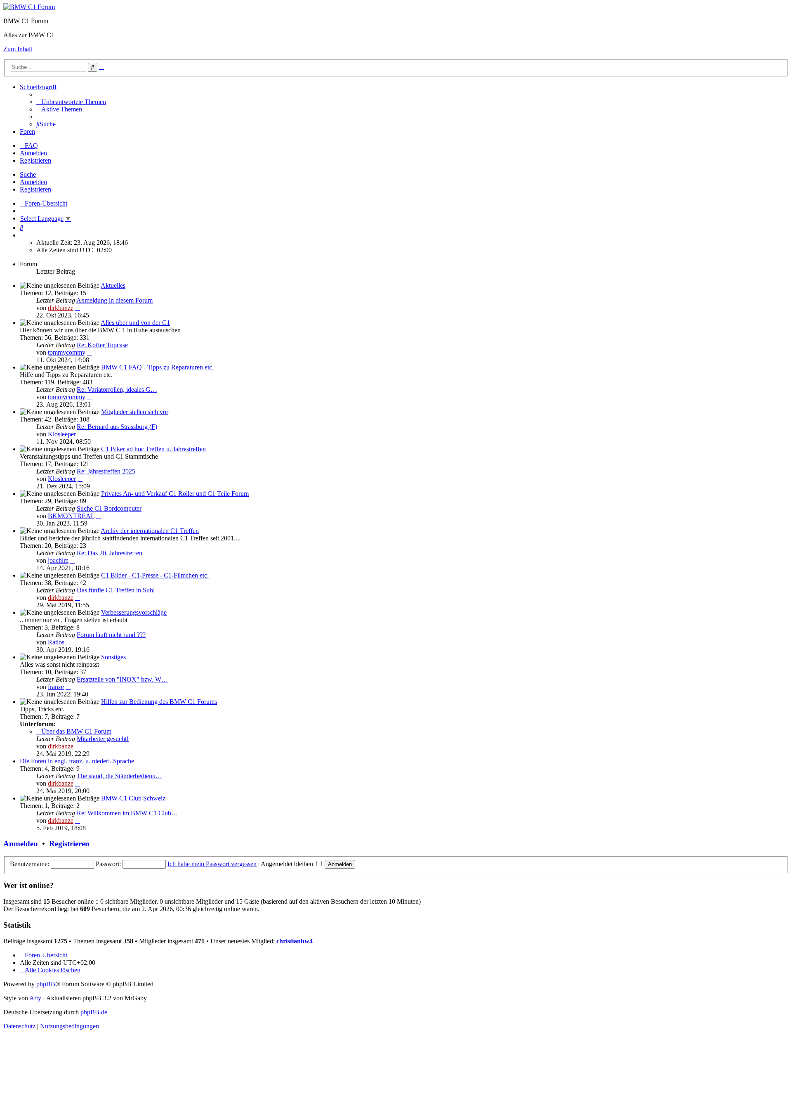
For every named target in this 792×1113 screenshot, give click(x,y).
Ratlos (56, 642)
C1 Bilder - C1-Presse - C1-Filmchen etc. (155, 575)
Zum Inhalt (17, 48)
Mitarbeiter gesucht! (103, 738)
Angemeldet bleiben (288, 863)
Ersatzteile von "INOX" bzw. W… (122, 679)
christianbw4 (294, 941)
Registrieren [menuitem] (35, 160)
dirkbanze (60, 307)
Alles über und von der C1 (135, 322)
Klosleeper (62, 434)
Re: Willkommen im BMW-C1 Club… (127, 813)
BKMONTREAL (71, 515)
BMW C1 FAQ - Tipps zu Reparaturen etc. (157, 367)
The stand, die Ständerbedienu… (119, 775)
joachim (58, 560)
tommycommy (66, 352)
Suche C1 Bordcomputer (109, 508)
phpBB (45, 983)
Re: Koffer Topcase (102, 344)
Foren (27, 131)
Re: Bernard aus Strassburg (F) (117, 426)
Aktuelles (113, 285)
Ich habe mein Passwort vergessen (212, 863)
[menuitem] (71, 101)
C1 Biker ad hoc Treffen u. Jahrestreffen (153, 448)
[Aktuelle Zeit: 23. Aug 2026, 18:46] (22, 235)
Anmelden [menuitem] (33, 152)
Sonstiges (113, 657)
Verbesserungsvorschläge (134, 612)
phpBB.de (93, 1012)
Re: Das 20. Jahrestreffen (109, 552)
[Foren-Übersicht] (29, 6)
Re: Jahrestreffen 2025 (106, 471)
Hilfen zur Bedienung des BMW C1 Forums (159, 701)
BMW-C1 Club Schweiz (133, 798)
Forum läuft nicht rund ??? (111, 634)
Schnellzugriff (38, 86)
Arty (35, 998)
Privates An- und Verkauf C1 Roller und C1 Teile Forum (175, 493)
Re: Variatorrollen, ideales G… (117, 389)
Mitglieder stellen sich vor (134, 411)
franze (56, 686)
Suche (28, 174)
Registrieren (35, 189)
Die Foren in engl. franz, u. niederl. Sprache (77, 761)
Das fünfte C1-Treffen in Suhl (116, 590)
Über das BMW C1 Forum (76, 731)
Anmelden (33, 181)
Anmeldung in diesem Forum (114, 300)
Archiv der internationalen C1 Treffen (150, 530)
